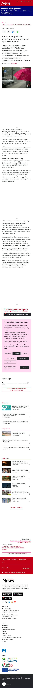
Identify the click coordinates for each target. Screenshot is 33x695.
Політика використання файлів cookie (11, 637)
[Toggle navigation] (30, 4)
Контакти (4, 633)
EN (23, 1)
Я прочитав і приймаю (14, 572)
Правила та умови (20, 572)
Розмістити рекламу (7, 635)
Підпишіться (26, 568)
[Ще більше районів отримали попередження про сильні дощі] (16, 78)
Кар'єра (4, 631)
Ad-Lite (29, 1)
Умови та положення (7, 639)
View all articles (16, 507)
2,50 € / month (10, 358)
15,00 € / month (10, 362)
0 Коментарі (14, 63)
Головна (4, 23)
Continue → (24, 367)
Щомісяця (16, 353)
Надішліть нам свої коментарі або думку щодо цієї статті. (16, 389)
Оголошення (5, 625)
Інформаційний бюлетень (8, 629)
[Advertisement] (16, 110)
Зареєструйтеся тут (6, 13)
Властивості (5, 627)
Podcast (18, 1)
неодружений (8, 353)
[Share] (29, 409)
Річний (25, 353)
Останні (4, 641)
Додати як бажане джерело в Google (18, 314)
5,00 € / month (22, 358)
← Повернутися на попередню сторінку (16, 553)
